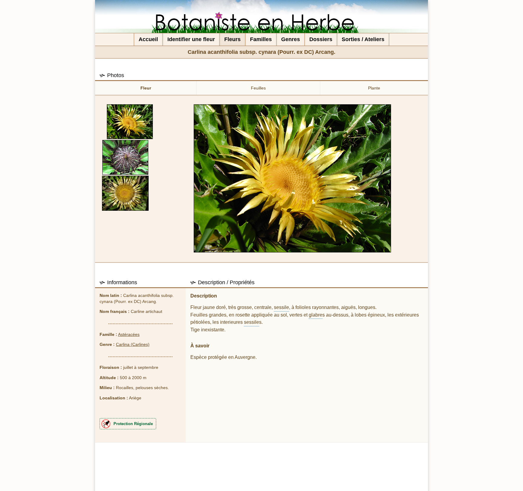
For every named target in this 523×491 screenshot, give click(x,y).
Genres (290, 39)
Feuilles (258, 88)
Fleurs (232, 39)
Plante (374, 88)
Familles (261, 39)
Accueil (148, 39)
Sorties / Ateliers (363, 39)
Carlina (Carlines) (133, 344)
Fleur (145, 88)
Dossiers (320, 39)
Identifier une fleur (191, 39)
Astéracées (129, 334)
